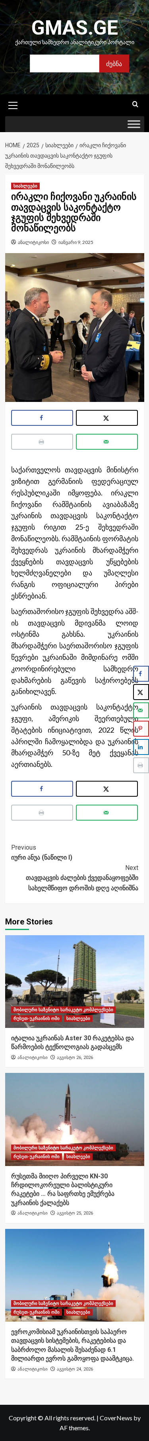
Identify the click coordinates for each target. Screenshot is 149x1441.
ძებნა (114, 63)
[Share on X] (107, 418)
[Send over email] (107, 442)
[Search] (135, 104)
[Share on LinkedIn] (141, 747)
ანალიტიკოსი (33, 242)
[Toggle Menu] (134, 124)
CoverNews (116, 1418)
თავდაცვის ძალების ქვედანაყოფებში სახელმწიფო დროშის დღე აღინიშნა (82, 878)
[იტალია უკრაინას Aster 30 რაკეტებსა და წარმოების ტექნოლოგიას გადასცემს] (74, 981)
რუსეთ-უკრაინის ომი (37, 1018)
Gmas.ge (74, 27)
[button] (13, 104)
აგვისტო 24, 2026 (75, 1369)
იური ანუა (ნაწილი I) (41, 853)
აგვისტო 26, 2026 (75, 1057)
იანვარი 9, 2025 (75, 242)
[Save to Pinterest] (141, 729)
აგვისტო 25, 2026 (75, 1213)
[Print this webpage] (42, 442)
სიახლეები (25, 186)
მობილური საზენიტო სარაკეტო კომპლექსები (63, 1009)
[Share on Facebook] (42, 418)
